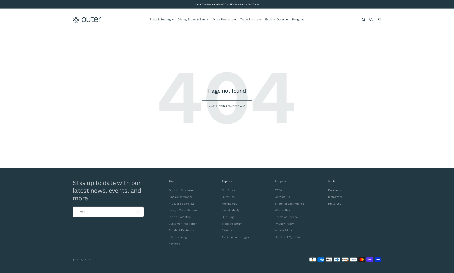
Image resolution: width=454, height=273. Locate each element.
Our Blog (228, 217)
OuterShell (229, 197)
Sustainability (231, 210)
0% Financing (177, 237)
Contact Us (282, 197)
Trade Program (232, 224)
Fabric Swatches (179, 217)
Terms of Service (286, 217)
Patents (227, 230)
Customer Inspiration (182, 224)
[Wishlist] (371, 19)
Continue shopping (225, 106)
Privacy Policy (284, 224)
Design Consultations (182, 210)
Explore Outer (274, 19)
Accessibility (283, 230)
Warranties (282, 210)
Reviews (174, 244)
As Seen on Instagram (236, 237)
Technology (229, 204)
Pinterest (334, 204)
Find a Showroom (180, 197)
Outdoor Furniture (180, 190)
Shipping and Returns (289, 204)
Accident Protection (181, 230)
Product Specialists (181, 204)
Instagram (335, 197)
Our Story (228, 190)
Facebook (334, 190)
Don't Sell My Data (287, 237)
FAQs (278, 190)
